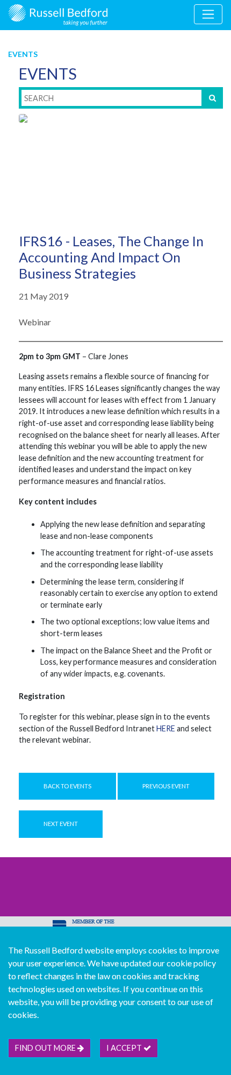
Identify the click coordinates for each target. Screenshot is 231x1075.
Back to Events (67, 785)
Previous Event (166, 785)
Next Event (61, 823)
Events (23, 54)
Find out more (46, 1047)
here (165, 728)
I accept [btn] (124, 1047)
